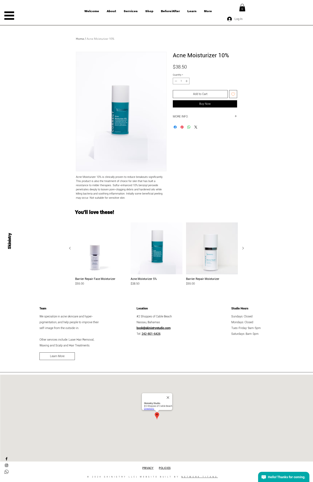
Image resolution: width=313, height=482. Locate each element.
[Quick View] (101, 248)
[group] (156, 254)
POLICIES (165, 468)
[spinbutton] (181, 81)
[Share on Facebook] (175, 127)
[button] (9, 15)
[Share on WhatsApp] (189, 127)
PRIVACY (148, 468)
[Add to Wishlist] (233, 94)
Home (80, 38)
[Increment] (187, 81)
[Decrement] (175, 81)
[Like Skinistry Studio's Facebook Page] (6, 459)
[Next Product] (243, 248)
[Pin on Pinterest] (182, 127)
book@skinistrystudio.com (154, 328)
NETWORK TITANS (199, 477)
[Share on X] (196, 127)
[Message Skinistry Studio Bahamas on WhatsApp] (6, 472)
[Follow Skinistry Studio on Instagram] (6, 465)
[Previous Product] (70, 248)
